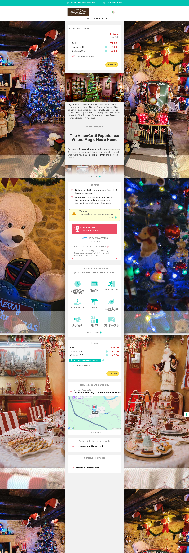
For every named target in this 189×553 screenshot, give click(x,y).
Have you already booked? (82, 3)
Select (112, 64)
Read (112, 217)
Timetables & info (113, 3)
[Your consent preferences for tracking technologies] (186, 414)
